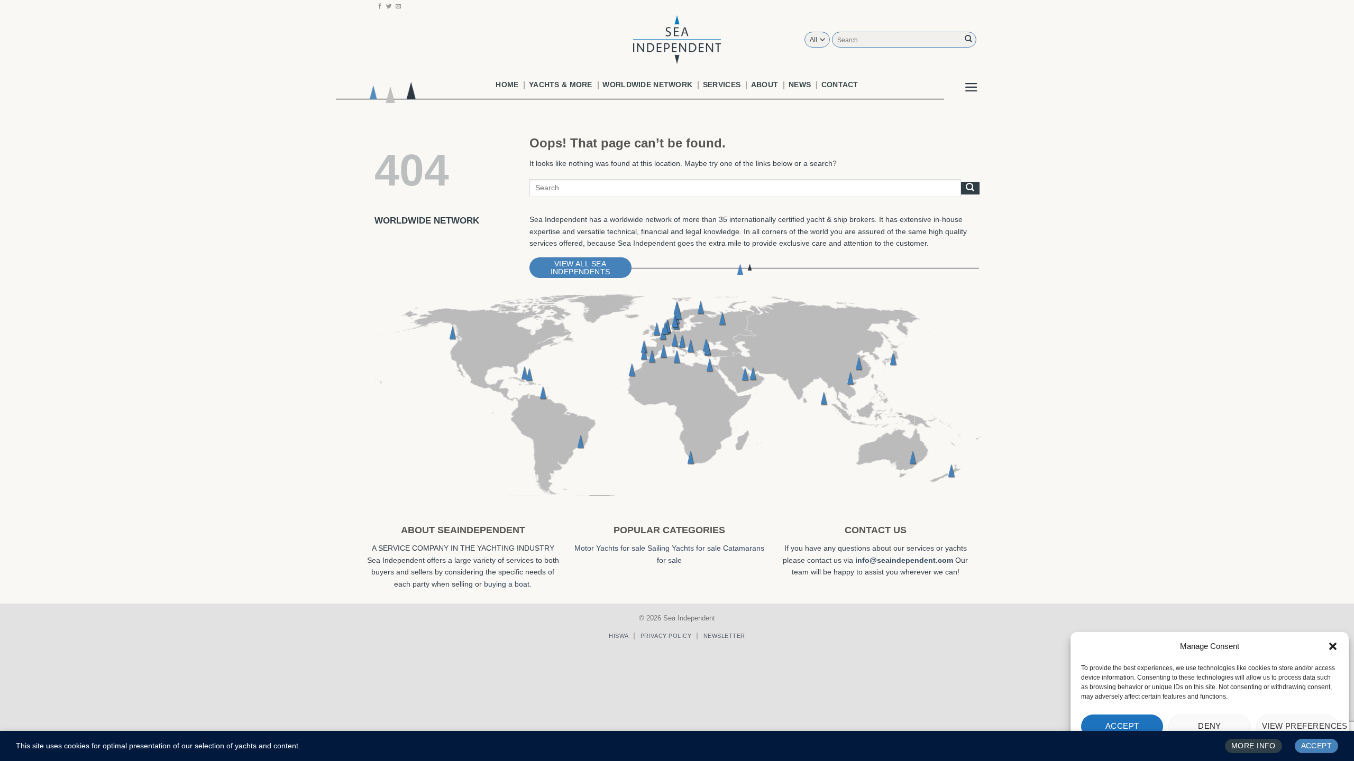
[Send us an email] (398, 6)
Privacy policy (666, 636)
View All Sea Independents (580, 268)
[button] (1333, 646)
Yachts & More (560, 84)
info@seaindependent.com (904, 560)
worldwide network (647, 84)
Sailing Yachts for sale (684, 548)
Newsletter (724, 636)
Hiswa (619, 636)
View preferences (1300, 725)
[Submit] (968, 39)
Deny (1209, 725)
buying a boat (506, 584)
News (800, 84)
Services (721, 84)
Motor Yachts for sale (609, 548)
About (764, 84)
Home (507, 84)
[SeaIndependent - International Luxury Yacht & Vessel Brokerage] (677, 39)
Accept (1122, 725)
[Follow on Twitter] (389, 6)
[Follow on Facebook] (380, 6)
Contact (839, 84)
